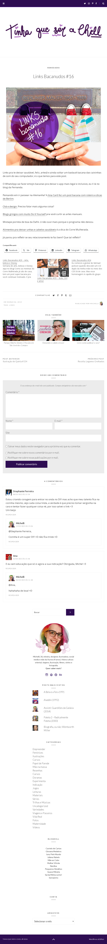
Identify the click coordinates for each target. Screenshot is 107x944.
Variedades (53, 68)
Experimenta (39, 781)
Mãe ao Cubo (53, 860)
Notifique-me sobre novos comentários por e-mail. (33, 452)
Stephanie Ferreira (23, 491)
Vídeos (36, 827)
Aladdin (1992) (51, 699)
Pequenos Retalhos (53, 869)
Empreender (39, 749)
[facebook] (58, 295)
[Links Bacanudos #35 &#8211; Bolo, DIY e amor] (53, 268)
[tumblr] (66, 295)
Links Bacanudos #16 (53, 76)
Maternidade (39, 823)
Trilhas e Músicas (41, 802)
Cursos (36, 759)
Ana (15, 555)
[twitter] (53, 295)
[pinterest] (62, 295)
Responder (11, 515)
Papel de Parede (41, 763)
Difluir (101, 939)
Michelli (20, 523)
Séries (36, 798)
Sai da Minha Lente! (53, 875)
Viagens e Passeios (42, 813)
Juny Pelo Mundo (53, 854)
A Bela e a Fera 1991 (54, 692)
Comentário (12, 392)
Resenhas (37, 770)
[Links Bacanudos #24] (89, 267)
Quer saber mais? (53, 668)
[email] (70, 295)
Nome (9, 420)
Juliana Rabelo (53, 857)
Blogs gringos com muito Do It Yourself (24, 214)
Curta (53, 897)
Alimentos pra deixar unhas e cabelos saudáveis (29, 229)
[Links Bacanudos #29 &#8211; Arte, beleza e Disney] (20, 268)
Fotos (36, 820)
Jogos (36, 788)
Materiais (38, 795)
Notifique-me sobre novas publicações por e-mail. (33, 457)
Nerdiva (53, 866)
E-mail (58, 420)
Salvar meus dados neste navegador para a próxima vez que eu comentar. (44, 446)
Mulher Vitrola (53, 863)
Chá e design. (10, 206)
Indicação (37, 784)
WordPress (93, 939)
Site (8, 432)
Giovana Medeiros (53, 851)
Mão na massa (40, 766)
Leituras (37, 791)
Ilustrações (38, 756)
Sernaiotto (53, 878)
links (12, 305)
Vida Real (37, 816)
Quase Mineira (53, 872)
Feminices (38, 752)
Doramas (37, 777)
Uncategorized (40, 806)
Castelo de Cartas (53, 848)
